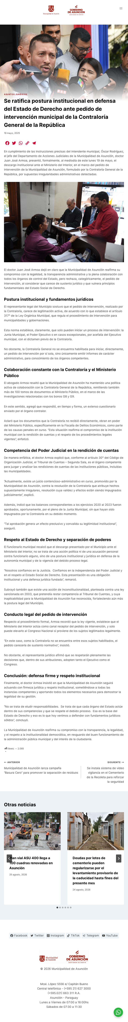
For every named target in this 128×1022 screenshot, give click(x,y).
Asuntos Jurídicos (15, 94)
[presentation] (32, 831)
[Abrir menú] (121, 8)
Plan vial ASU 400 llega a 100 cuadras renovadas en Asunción (31, 863)
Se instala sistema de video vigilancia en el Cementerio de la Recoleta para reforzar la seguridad (105, 772)
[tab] (57, 907)
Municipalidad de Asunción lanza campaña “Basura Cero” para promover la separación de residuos (41, 767)
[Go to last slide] (9, 858)
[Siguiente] (118, 858)
